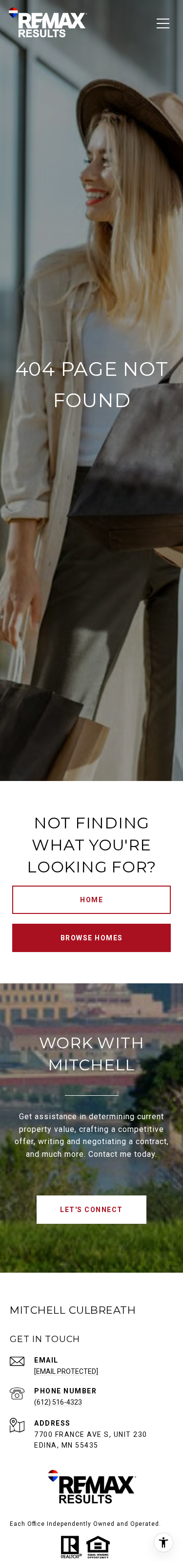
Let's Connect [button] (91, 1210)
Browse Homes (92, 938)
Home (91, 900)
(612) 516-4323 (58, 1402)
